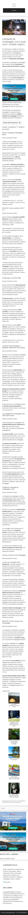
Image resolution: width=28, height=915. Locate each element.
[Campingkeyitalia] (14, 5)
